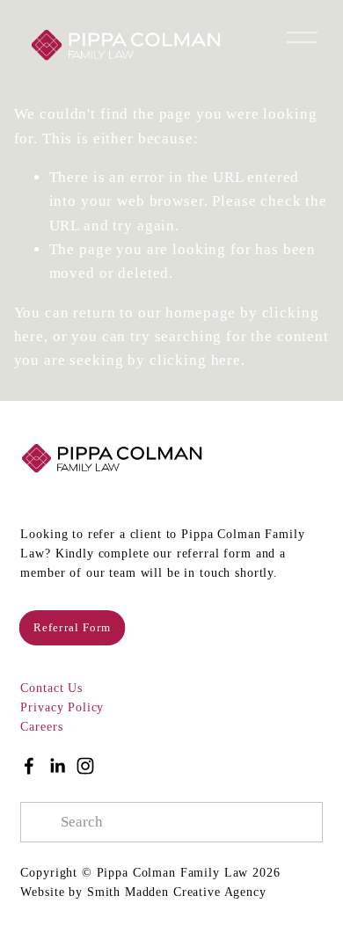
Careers (41, 726)
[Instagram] (85, 766)
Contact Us (51, 688)
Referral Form (73, 628)
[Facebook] (29, 766)
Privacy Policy (62, 707)
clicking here (195, 360)
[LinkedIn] (57, 766)
